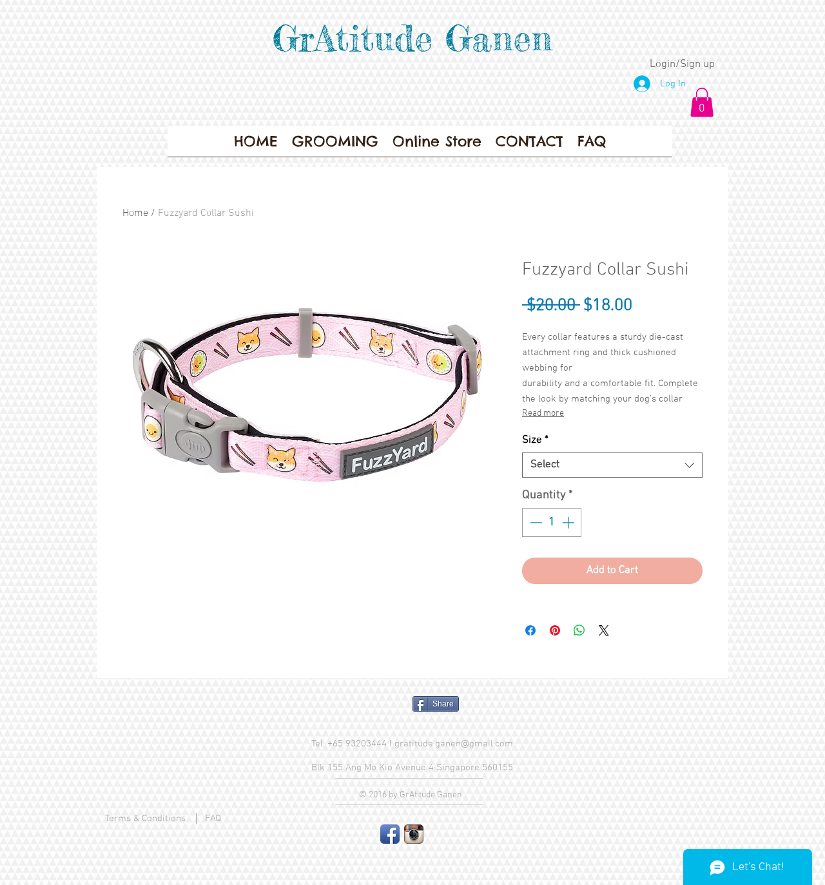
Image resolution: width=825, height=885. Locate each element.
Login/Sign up (682, 64)
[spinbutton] (552, 522)
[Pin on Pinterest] (555, 630)
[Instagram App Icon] (413, 834)
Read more (543, 413)
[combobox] (612, 465)
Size (535, 440)
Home (135, 213)
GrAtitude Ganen (412, 38)
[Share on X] (604, 630)
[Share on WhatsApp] (579, 630)
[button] (702, 102)
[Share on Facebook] (530, 630)
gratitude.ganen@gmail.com (453, 744)
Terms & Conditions (145, 818)
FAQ (213, 818)
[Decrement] (534, 522)
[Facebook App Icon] (390, 834)
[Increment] (569, 522)
